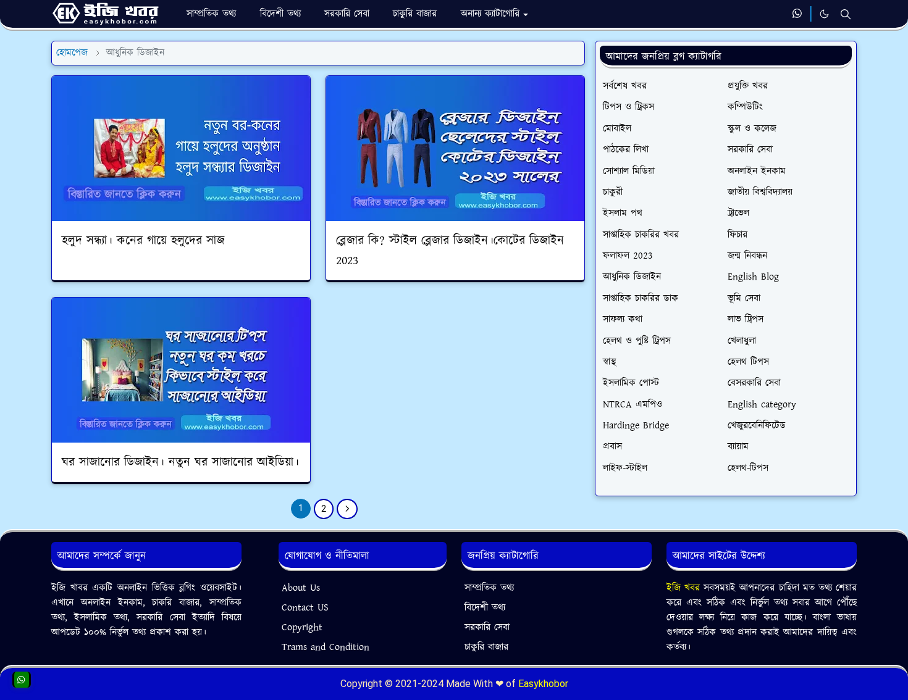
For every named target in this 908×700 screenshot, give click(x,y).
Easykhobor (543, 684)
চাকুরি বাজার (486, 647)
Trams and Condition (325, 647)
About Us (301, 588)
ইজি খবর (685, 588)
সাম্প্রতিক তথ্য (489, 588)
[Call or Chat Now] (21, 680)
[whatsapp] (798, 14)
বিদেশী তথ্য (485, 608)
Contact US (305, 608)
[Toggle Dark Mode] (824, 14)
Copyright (302, 627)
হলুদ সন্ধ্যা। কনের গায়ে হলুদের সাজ (143, 240)
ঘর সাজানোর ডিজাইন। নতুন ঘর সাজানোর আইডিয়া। (180, 462)
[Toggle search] (845, 14)
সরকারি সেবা (487, 627)
